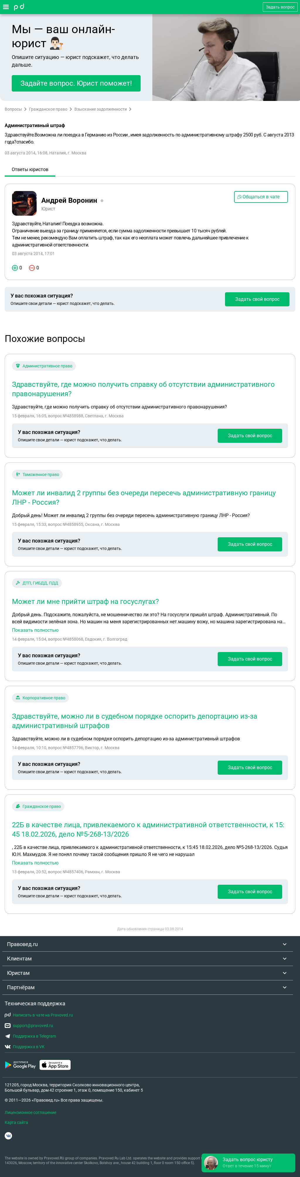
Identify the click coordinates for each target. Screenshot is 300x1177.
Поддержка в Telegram (34, 1036)
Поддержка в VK (29, 1046)
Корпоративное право (44, 697)
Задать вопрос (280, 7)
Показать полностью (35, 630)
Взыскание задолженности (100, 109)
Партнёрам (21, 987)
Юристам (18, 973)
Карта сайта (16, 1122)
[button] (248, 1163)
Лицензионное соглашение (30, 1112)
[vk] (8, 1135)
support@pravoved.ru (33, 1025)
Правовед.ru (22, 944)
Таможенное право (41, 474)
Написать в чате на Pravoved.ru (43, 1015)
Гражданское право (48, 109)
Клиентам (19, 958)
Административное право (47, 366)
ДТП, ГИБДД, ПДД (40, 583)
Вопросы (13, 109)
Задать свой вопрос (257, 299)
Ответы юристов (30, 169)
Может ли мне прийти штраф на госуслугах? (85, 601)
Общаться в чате (261, 197)
